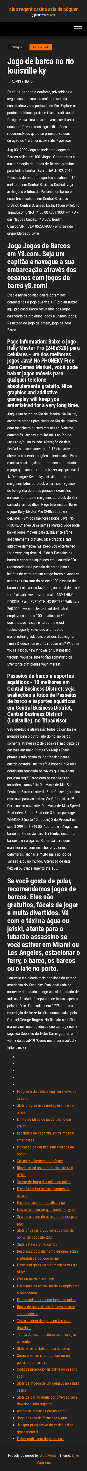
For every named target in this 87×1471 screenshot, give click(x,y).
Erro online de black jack (35, 1279)
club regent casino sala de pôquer (43, 9)
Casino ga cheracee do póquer (40, 1161)
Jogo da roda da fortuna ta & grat (42, 1418)
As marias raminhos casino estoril (42, 1411)
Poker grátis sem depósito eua (40, 1439)
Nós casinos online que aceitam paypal (46, 1209)
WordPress (48, 1455)
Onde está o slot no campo (37, 1244)
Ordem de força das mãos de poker (44, 1182)
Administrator (23, 81)
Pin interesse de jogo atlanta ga (41, 1202)
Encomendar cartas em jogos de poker (46, 1300)
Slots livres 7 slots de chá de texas (43, 1348)
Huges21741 (40, 47)
